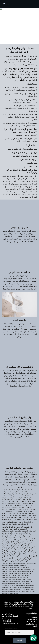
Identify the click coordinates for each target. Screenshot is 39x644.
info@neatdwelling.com (10, 623)
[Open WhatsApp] (33, 637)
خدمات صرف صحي (31, 621)
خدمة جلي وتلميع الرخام (19, 15)
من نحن (34, 617)
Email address (11, 629)
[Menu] (34, 4)
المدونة (35, 626)
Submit (19, 640)
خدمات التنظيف (32, 619)
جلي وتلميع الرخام (31, 624)
